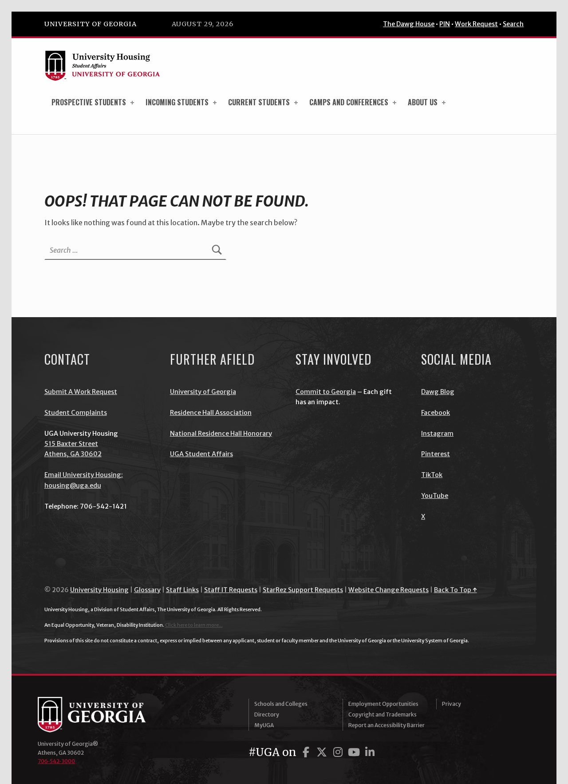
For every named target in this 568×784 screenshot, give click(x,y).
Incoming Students (177, 102)
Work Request (476, 24)
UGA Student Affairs (201, 454)
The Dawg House (408, 24)
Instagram (437, 434)
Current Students (259, 102)
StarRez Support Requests (303, 590)
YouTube (434, 496)
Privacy (451, 703)
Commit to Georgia (326, 392)
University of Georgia (90, 24)
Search (513, 24)
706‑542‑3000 (56, 761)
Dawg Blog (437, 392)
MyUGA (264, 725)
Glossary (147, 590)
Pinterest (435, 454)
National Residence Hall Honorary (221, 434)
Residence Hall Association (211, 413)
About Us (423, 102)
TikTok (431, 475)
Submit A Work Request (80, 392)
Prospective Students (88, 102)
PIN (444, 24)
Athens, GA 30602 (73, 454)
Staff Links (182, 590)
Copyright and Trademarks (382, 714)
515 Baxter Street (71, 444)
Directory (266, 714)
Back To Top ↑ (455, 590)
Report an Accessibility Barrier (386, 725)
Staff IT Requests (230, 590)
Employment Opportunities (383, 703)
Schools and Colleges (281, 703)
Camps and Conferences (348, 102)
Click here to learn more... (194, 625)
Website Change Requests (388, 590)
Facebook (435, 413)
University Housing (99, 590)
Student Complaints (75, 413)
